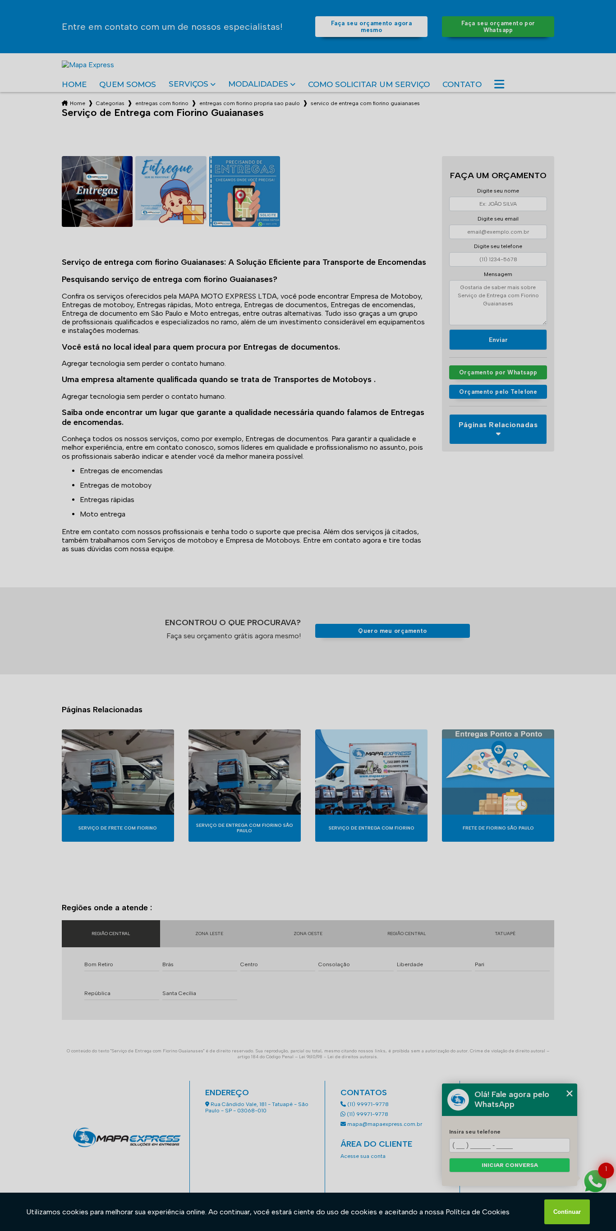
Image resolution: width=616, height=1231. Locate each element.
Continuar (567, 1211)
